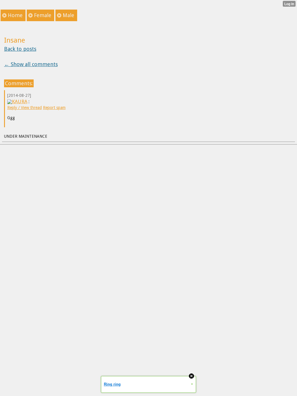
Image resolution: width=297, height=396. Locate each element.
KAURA (19, 101)
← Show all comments (31, 64)
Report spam (54, 107)
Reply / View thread (24, 107)
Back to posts (20, 49)
